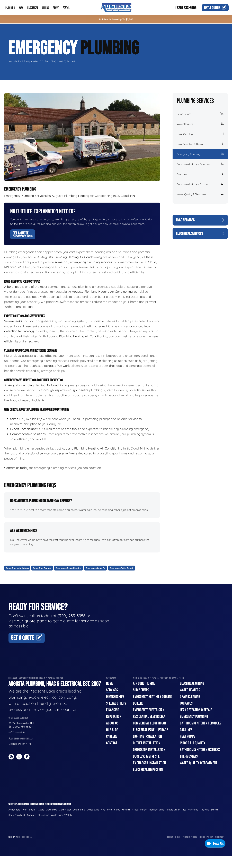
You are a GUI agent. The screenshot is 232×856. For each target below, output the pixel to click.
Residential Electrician (149, 716)
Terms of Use (173, 837)
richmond (193, 809)
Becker (32, 809)
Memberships (115, 696)
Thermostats (189, 756)
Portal (66, 7)
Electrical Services (189, 233)
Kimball (126, 809)
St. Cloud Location (19, 717)
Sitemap (219, 837)
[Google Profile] (11, 756)
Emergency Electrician (148, 709)
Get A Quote (22, 234)
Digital (29, 837)
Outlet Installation (146, 743)
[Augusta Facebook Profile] (27, 756)
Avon (24, 809)
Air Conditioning (144, 683)
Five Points (106, 809)
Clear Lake (51, 809)
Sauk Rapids (15, 815)
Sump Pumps (184, 114)
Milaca (134, 809)
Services (112, 690)
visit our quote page (27, 620)
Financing (112, 709)
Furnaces (186, 703)
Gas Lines (182, 174)
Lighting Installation (147, 736)
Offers (45, 8)
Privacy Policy (190, 837)
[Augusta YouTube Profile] (19, 756)
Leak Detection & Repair (190, 144)
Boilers (138, 703)
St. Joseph (43, 815)
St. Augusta (29, 815)
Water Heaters (185, 124)
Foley (117, 809)
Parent (143, 809)
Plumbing (10, 8)
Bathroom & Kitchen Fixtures (192, 184)
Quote (212, 7)
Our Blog (112, 729)
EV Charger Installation (149, 762)
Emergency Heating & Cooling (152, 696)
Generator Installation (149, 749)
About (56, 8)
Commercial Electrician (149, 723)
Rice (184, 809)
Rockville (204, 809)
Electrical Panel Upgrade (150, 729)
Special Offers (116, 703)
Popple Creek (173, 809)
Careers (111, 736)
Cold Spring (79, 809)
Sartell (214, 809)
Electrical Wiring (192, 683)
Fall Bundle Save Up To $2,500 (116, 19)
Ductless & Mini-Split (147, 756)
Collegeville (93, 809)
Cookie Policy (206, 837)
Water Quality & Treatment (192, 194)
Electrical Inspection (148, 769)
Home (109, 683)
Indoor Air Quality (192, 743)
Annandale (14, 809)
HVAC (21, 8)
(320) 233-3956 (186, 7)
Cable (41, 809)
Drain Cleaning (185, 134)
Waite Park (57, 815)
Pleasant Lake (156, 809)
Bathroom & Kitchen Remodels (193, 164)
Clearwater (65, 809)
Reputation (113, 716)
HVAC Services (185, 220)
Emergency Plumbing (188, 154)
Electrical (32, 8)
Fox (23, 837)
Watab (68, 815)
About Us (112, 723)
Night (19, 837)
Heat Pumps (187, 736)
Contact (111, 743)
